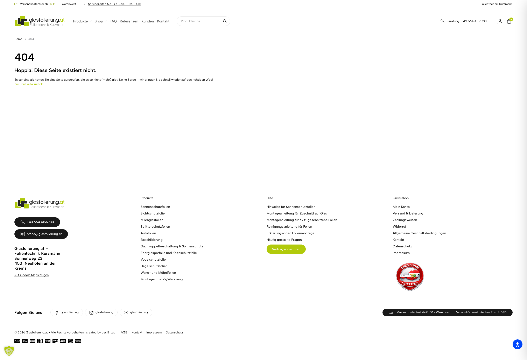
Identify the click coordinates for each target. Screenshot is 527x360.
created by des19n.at (100, 332)
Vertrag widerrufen (286, 249)
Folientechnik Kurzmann (497, 4)
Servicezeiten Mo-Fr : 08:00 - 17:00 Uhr (114, 4)
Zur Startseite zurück (28, 84)
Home (18, 39)
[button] (9, 351)
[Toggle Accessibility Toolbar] (517, 344)
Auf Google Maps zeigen (31, 275)
